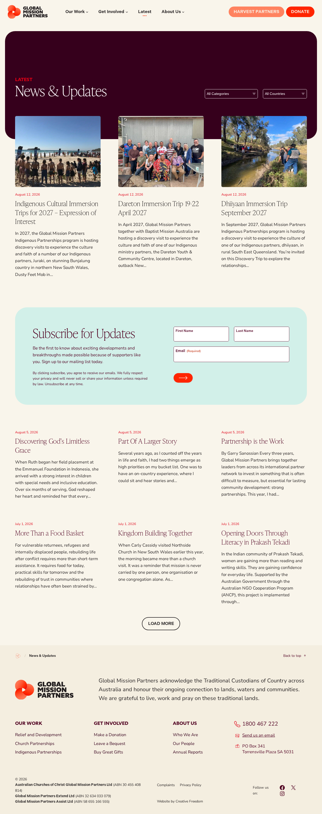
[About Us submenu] (183, 12)
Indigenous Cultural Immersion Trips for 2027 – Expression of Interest (56, 212)
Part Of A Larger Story (147, 441)
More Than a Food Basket (49, 533)
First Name (184, 331)
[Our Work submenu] (87, 12)
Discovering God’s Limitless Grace (52, 445)
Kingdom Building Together (155, 533)
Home (18, 656)
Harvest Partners (256, 11)
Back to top (292, 656)
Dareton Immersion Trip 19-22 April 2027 (158, 208)
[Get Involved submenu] (127, 12)
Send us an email (258, 735)
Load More (161, 623)
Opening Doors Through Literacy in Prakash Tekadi (255, 537)
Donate (300, 11)
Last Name (244, 331)
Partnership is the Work (252, 441)
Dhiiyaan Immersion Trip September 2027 (254, 208)
